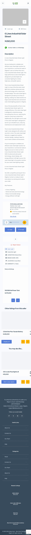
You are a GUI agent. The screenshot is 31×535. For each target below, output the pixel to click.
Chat (10, 229)
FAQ (6, 444)
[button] (27, 533)
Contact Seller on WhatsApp (16, 47)
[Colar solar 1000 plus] (15, 500)
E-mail (22, 229)
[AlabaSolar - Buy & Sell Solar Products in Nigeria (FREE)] (15, 3)
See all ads (13, 216)
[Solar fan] (15, 510)
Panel (6, 456)
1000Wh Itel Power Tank (12, 290)
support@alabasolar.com (15, 408)
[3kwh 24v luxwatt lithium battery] (15, 520)
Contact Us (8, 433)
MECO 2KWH (15, 493)
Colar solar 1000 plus (15, 503)
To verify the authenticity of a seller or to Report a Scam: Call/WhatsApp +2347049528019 (15, 402)
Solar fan (15, 512)
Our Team (7, 438)
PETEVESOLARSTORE (16, 204)
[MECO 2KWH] (15, 490)
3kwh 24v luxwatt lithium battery (15, 522)
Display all (7, 341)
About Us (7, 428)
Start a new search (9, 382)
